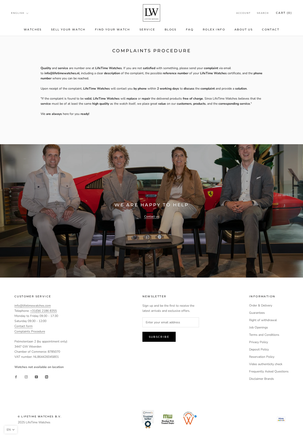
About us (243, 29)
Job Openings (258, 327)
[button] (10, 430)
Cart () (284, 12)
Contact (270, 29)
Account (243, 13)
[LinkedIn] (46, 376)
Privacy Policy (258, 342)
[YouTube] (36, 376)
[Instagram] (26, 376)
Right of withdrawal (263, 320)
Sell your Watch (68, 29)
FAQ (189, 29)
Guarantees (257, 313)
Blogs (171, 29)
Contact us (151, 216)
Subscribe (159, 336)
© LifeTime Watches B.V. (40, 416)
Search (263, 13)
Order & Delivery (260, 305)
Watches (33, 29)
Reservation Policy (261, 357)
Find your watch (112, 29)
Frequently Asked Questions (269, 371)
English (17, 13)
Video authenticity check (265, 364)
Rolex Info (214, 29)
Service (147, 29)
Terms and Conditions (264, 335)
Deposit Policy (259, 349)
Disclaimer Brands (261, 379)
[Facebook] (16, 376)
